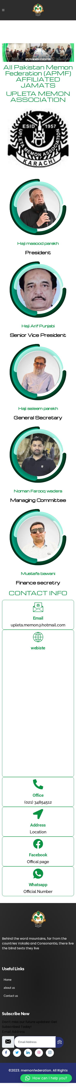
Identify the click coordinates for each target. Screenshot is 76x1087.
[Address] (38, 814)
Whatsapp (38, 884)
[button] (46, 1078)
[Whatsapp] (38, 874)
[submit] (60, 1042)
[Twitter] (17, 1053)
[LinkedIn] (28, 1053)
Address (38, 825)
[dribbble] (39, 1053)
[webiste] (38, 637)
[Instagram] (50, 1053)
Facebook (38, 854)
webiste (38, 648)
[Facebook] (38, 844)
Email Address (13, 1032)
